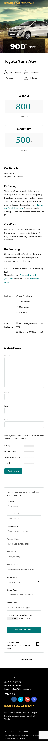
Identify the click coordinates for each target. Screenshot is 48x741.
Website (7, 419)
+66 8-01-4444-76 (12, 685)
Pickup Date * (12, 551)
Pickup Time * (12, 564)
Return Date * (12, 577)
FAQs (19, 731)
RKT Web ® (22, 738)
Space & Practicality (12, 457)
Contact (26, 731)
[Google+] (27, 699)
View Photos (15, 28)
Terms (12, 731)
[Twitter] (20, 699)
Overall (7, 463)
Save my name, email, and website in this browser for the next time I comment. (24, 437)
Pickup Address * (13, 539)
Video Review (16, 34)
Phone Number (13, 526)
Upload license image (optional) (19, 615)
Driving (7, 445)
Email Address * (13, 513)
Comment (8, 355)
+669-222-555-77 (15, 495)
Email (7, 406)
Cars (5, 731)
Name (7, 392)
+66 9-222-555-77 (12, 682)
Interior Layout (10, 451)
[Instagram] (34, 699)
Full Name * (11, 501)
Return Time (12, 590)
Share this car (25, 659)
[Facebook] (14, 699)
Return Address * (13, 602)
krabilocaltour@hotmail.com (17, 689)
